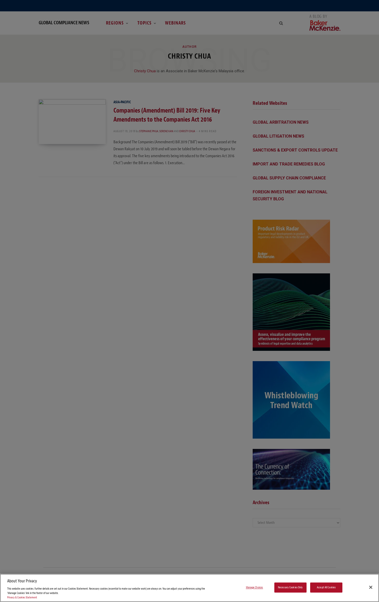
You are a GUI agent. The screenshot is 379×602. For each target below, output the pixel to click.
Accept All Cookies (326, 587)
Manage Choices (254, 587)
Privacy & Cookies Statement (22, 597)
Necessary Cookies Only (290, 587)
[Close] (370, 587)
